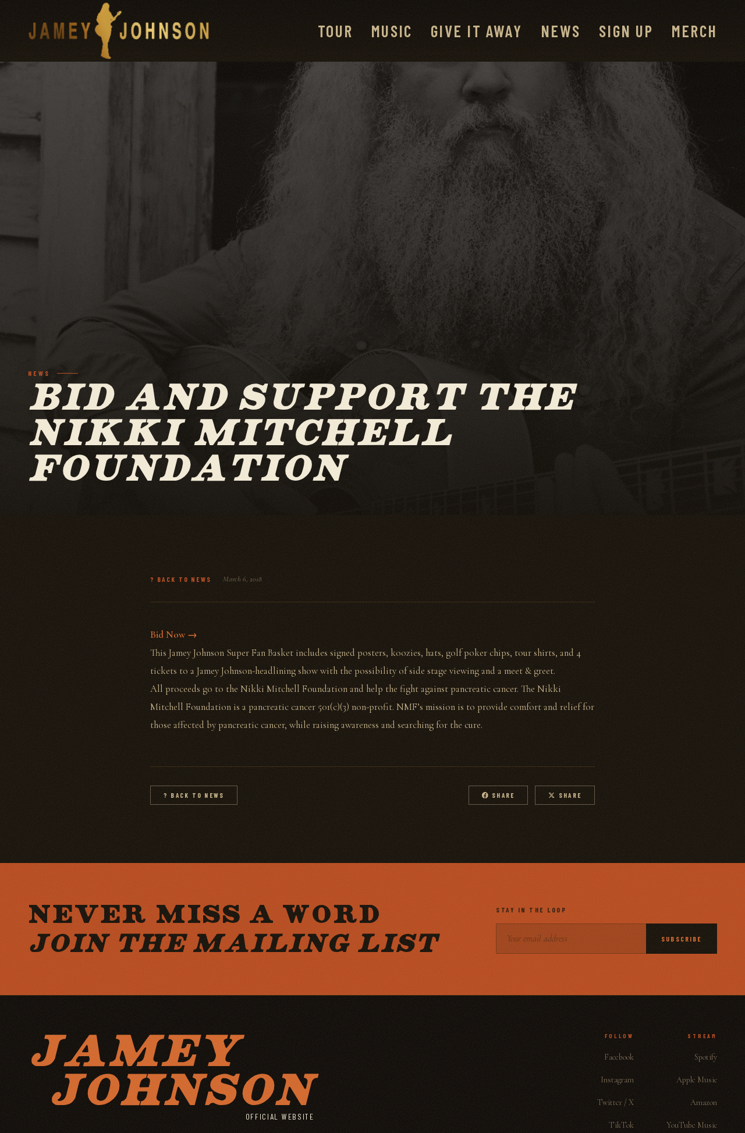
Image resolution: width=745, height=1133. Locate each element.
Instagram (617, 1080)
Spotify (705, 1057)
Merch (694, 31)
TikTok (621, 1125)
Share (502, 795)
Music (391, 31)
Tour (335, 31)
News (560, 31)
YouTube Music (691, 1125)
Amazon (703, 1102)
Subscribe (681, 939)
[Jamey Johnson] (119, 31)
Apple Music (696, 1080)
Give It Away (476, 31)
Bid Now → (173, 634)
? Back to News (180, 579)
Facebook (619, 1057)
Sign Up (626, 31)
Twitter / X (615, 1102)
